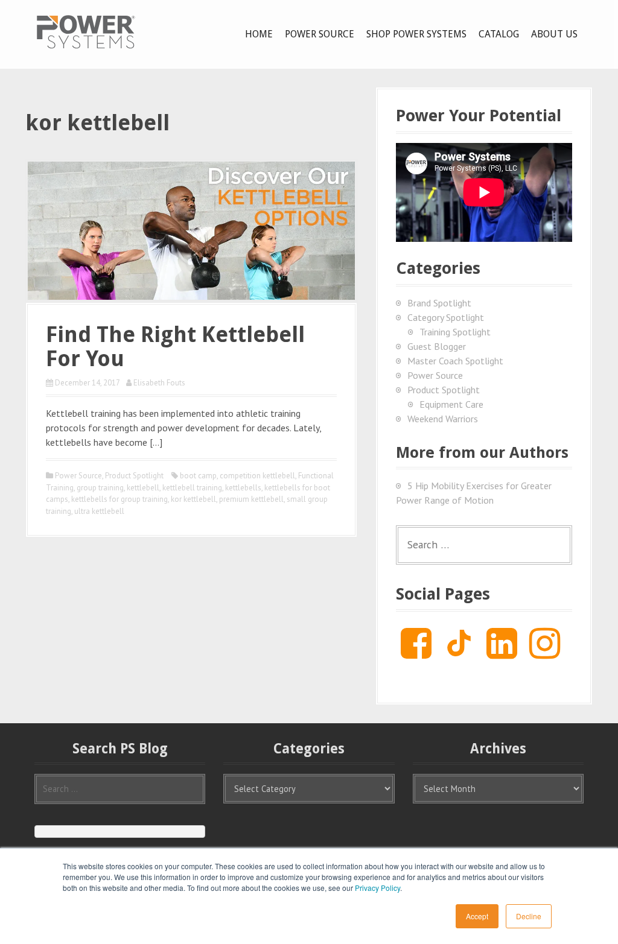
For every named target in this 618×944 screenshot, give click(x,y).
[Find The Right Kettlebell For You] (191, 229)
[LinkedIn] (501, 653)
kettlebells (243, 488)
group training (100, 488)
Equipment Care (451, 404)
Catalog (499, 34)
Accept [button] (477, 916)
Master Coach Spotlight (455, 361)
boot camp (198, 475)
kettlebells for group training (119, 499)
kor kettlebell (193, 499)
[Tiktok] (459, 653)
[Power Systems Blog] (85, 31)
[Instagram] (544, 653)
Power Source (319, 34)
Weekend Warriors (442, 419)
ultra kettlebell (99, 511)
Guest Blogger (436, 346)
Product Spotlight (134, 475)
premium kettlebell (251, 499)
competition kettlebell (257, 475)
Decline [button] (528, 916)
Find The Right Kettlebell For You (175, 347)
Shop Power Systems (416, 34)
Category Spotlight (445, 317)
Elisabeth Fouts (159, 383)
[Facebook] (416, 653)
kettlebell (143, 488)
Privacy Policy (377, 887)
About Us (554, 34)
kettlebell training (192, 488)
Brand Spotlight (439, 303)
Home (259, 34)
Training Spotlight (455, 332)
